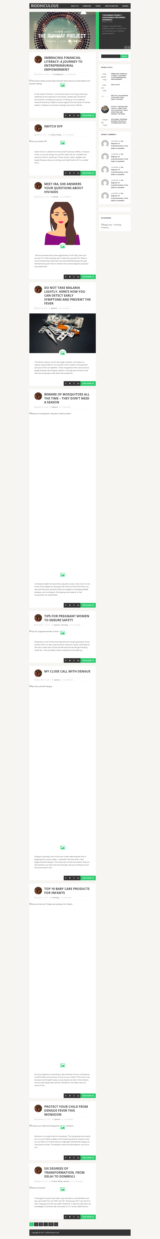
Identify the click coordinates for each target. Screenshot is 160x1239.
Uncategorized (58, 74)
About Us (74, 6)
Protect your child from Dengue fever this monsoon (66, 1111)
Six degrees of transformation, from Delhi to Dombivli (64, 1172)
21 (51, 1224)
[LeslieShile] (105, 146)
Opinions (54, 308)
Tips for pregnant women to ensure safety (66, 618)
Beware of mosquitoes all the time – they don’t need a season (67, 398)
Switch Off (53, 126)
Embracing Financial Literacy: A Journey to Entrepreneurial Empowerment (63, 64)
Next (129, 47)
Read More (87, 115)
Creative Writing (111, 6)
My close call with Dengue (67, 671)
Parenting (87, 6)
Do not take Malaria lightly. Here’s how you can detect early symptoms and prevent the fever (67, 296)
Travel (98, 6)
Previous (125, 47)
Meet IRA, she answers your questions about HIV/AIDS (63, 188)
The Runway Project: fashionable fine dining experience (113, 17)
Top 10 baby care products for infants (67, 891)
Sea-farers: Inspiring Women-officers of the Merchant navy (119, 121)
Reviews (125, 6)
